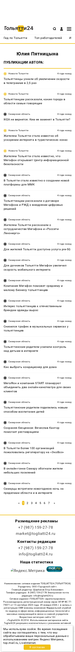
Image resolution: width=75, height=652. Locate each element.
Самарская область (19, 114)
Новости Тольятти (18, 73)
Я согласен (37, 647)
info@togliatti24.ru (36, 554)
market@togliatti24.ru (35, 533)
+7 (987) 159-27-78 (35, 527)
